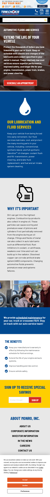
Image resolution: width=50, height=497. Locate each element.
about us (25, 426)
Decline (25, 485)
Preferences (25, 491)
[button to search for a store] (45, 20)
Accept (25, 480)
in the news (25, 440)
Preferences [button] (13, 473)
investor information (25, 435)
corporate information (25, 431)
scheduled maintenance (29, 317)
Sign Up (35, 400)
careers (25, 445)
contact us (25, 450)
